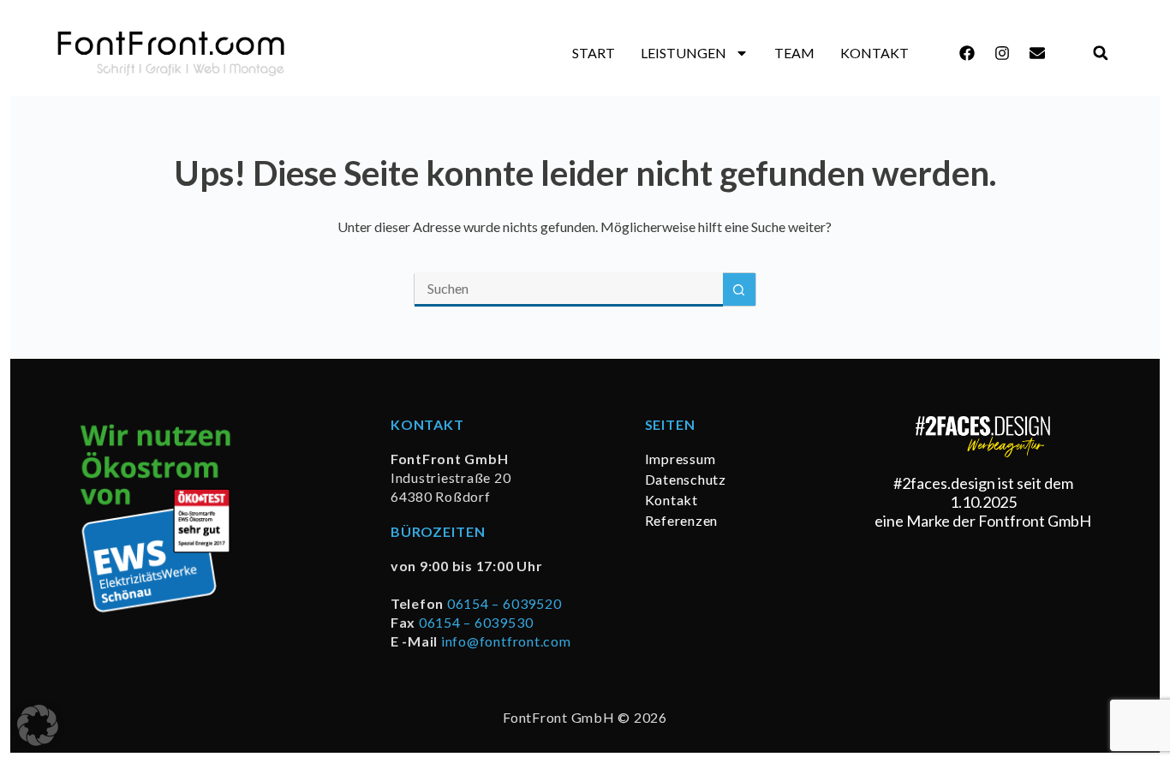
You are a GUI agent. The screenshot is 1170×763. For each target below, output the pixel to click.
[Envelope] (1037, 53)
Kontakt (874, 53)
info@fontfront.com (506, 641)
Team (794, 53)
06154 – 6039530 (476, 622)
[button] (1100, 53)
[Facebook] (967, 53)
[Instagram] (1002, 53)
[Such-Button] (739, 289)
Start (593, 53)
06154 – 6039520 (504, 603)
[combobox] (569, 289)
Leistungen (683, 53)
